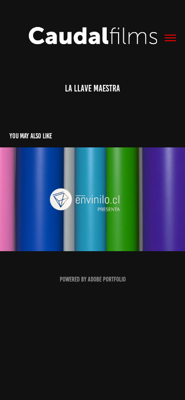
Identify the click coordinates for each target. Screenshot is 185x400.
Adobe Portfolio (107, 279)
